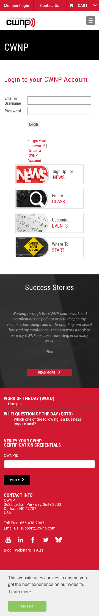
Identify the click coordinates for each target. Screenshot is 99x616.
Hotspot (15, 403)
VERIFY (15, 480)
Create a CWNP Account (34, 155)
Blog (8, 550)
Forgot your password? (37, 143)
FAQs (38, 550)
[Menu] (90, 20)
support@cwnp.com (37, 528)
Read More (46, 372)
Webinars (23, 550)
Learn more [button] (20, 592)
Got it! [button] (27, 606)
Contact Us (49, 5)
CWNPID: (11, 455)
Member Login (16, 5)
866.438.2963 (32, 522)
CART (83, 5)
